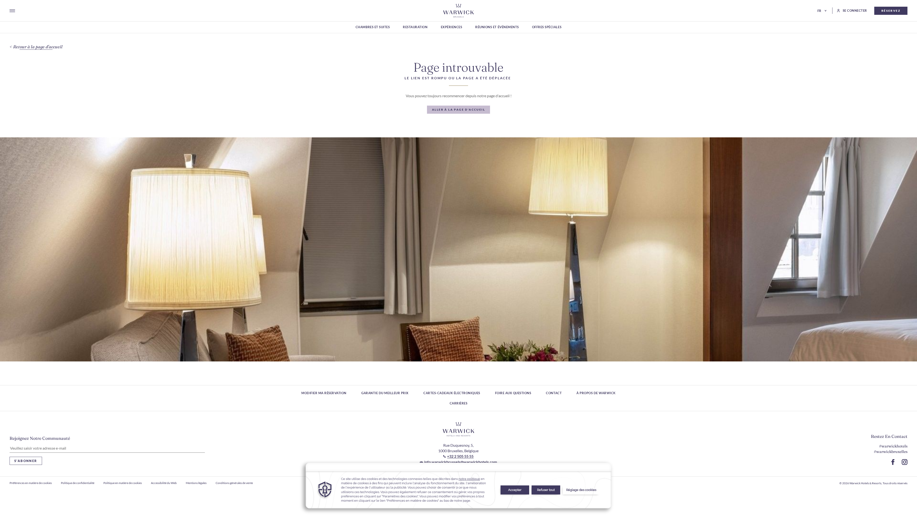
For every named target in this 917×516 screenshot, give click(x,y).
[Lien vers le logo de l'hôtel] (458, 429)
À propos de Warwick (596, 393)
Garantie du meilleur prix (385, 393)
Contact (554, 393)
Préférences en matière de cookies (31, 483)
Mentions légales (196, 483)
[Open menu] (12, 10)
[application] (458, 485)
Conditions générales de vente (234, 483)
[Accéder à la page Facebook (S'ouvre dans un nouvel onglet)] (893, 462)
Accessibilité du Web (164, 483)
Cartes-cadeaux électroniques (451, 393)
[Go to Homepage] (458, 10)
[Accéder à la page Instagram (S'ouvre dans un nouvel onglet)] (904, 462)
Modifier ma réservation (324, 393)
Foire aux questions (513, 393)
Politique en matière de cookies (122, 483)
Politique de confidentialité (77, 483)
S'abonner (25, 461)
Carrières (459, 403)
